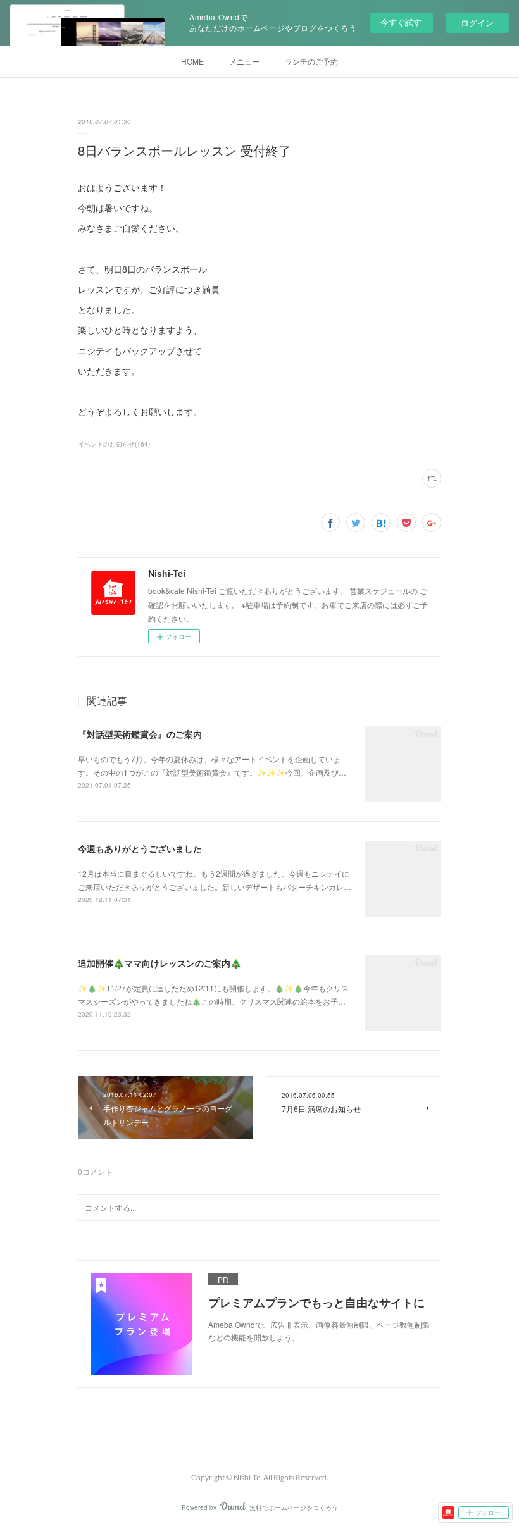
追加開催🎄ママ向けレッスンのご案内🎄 (159, 962)
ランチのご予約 (311, 61)
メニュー (244, 61)
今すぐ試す (401, 22)
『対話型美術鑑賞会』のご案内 (140, 733)
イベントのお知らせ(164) (114, 444)
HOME (192, 61)
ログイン (477, 22)
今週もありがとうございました (140, 848)
